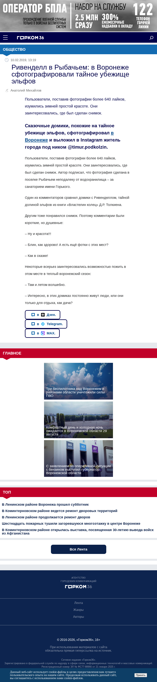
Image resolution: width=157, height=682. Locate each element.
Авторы (78, 616)
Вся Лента (78, 549)
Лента (78, 603)
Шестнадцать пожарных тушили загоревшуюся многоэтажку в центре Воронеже (71, 523)
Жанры (78, 609)
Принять (141, 675)
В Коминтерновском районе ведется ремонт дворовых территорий (59, 511)
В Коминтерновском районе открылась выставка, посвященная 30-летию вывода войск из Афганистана (78, 531)
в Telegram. (50, 324)
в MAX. (46, 333)
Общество (14, 49)
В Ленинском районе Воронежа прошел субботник (45, 504)
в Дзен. (46, 315)
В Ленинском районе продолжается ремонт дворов (46, 517)
